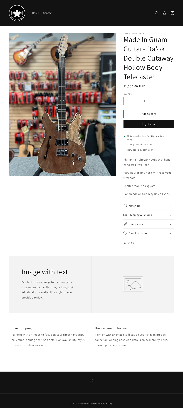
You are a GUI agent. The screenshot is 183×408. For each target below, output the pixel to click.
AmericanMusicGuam (86, 403)
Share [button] (131, 242)
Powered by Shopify (103, 403)
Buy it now (148, 124)
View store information (140, 149)
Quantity (127, 93)
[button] (156, 13)
